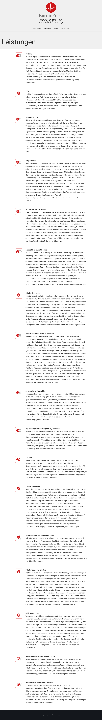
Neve (3, 722)
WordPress (22, 722)
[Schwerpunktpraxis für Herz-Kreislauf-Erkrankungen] (51, 13)
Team (56, 28)
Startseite (37, 28)
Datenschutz (56, 715)
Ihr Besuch (47, 28)
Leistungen (65, 28)
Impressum (45, 715)
